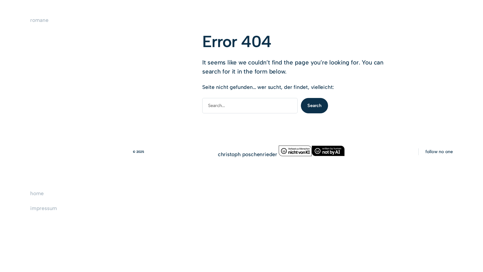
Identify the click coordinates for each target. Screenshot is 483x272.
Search (314, 105)
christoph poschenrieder (248, 154)
